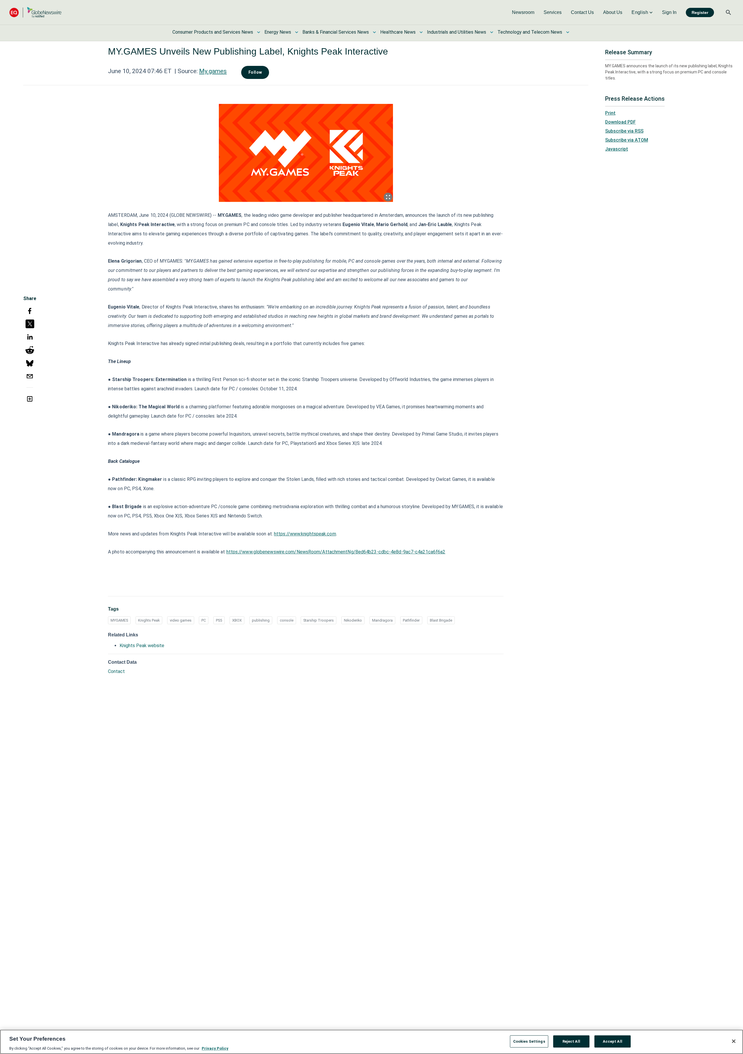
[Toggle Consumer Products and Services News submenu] (259, 32)
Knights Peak (149, 620)
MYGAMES (119, 620)
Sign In (669, 12)
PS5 (219, 620)
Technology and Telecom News (529, 32)
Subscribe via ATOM (626, 140)
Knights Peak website (142, 645)
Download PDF (620, 122)
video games (181, 620)
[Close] (733, 1041)
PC (203, 620)
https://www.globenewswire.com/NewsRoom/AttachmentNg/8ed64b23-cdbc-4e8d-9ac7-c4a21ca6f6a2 (336, 552)
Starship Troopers (318, 620)
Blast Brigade (441, 620)
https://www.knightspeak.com (305, 534)
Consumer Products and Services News (212, 32)
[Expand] (388, 197)
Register (700, 12)
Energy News (277, 32)
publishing (261, 620)
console (286, 620)
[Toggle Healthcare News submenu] (421, 32)
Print (610, 113)
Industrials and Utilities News (456, 32)
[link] (523, 12)
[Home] (35, 12)
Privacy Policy (215, 1048)
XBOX (237, 620)
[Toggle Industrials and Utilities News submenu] (492, 32)
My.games (213, 71)
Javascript (616, 149)
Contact (116, 671)
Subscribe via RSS (624, 131)
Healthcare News (398, 32)
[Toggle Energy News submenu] (297, 32)
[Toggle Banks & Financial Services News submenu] (374, 32)
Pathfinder (411, 620)
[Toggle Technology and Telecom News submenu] (568, 32)
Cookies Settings (529, 1041)
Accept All (612, 1041)
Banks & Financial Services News (335, 32)
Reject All (571, 1041)
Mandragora (382, 620)
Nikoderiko (353, 620)
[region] (371, 1042)
